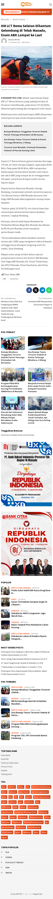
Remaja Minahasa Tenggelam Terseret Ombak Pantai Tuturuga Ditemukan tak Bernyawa (12, 357)
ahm (4, 787)
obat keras (6, 822)
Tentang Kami (6, 774)
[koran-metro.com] (26, 4)
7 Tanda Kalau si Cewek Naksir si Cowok (18, 667)
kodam (4, 817)
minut (47, 817)
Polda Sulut (20, 827)
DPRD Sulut (6, 807)
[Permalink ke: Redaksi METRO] (4, 41)
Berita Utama (17, 588)
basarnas (14, 278)
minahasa (23, 817)
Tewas (36, 832)
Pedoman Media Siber (9, 763)
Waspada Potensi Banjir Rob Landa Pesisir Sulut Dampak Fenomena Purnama (39, 387)
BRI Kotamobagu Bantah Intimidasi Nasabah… (28, 702)
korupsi (13, 817)
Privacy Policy (6, 766)
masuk (14, 435)
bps (10, 797)
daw (37, 802)
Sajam (17, 832)
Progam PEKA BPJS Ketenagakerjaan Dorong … (29, 725)
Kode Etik (5, 759)
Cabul (4, 802)
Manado (26, 634)
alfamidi (12, 787)
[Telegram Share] (42, 290)
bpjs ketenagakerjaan (40, 792)
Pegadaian (17, 822)
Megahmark (37, 894)
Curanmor (29, 802)
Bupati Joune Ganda (41, 797)
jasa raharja (33, 807)
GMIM (15, 807)
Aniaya (20, 787)
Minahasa (15, 611)
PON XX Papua (7, 832)
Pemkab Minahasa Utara (33, 822)
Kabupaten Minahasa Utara (25, 812)
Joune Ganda (7, 812)
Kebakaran (43, 812)
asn (27, 787)
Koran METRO (16, 894)
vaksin (4, 837)
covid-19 (12, 802)
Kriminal (27, 588)
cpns (20, 802)
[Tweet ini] (36, 290)
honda (22, 807)
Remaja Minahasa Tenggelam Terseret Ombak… (30, 691)
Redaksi (4, 770)
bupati (28, 797)
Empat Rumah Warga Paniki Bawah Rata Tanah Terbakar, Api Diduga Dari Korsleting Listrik (39, 417)
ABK (4, 278)
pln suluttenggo (8, 827)
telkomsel (27, 832)
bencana (12, 792)
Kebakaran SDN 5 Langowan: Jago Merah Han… (28, 614)
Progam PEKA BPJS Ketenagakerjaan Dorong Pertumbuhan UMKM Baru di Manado (12, 387)
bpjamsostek (24, 792)
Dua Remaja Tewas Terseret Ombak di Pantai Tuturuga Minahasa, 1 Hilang (37, 356)
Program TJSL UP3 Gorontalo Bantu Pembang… (29, 737)
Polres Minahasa (34, 827)
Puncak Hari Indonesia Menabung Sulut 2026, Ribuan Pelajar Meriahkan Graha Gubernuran (12, 417)
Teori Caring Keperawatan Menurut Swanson (20, 659)
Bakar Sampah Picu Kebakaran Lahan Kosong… (29, 626)
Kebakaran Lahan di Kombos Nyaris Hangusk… (29, 637)
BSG (21, 797)
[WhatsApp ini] (49, 290)
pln (47, 822)
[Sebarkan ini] (29, 290)
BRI (16, 797)
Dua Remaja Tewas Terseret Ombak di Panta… (30, 714)
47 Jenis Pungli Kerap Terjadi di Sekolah (18, 663)
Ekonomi (15, 699)
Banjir (4, 792)
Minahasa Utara (36, 817)
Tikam (43, 832)
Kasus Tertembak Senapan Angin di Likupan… (29, 603)
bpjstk (4, 797)
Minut (14, 599)
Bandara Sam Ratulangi (41, 787)
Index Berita (5, 755)
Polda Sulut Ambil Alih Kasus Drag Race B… (30, 591)
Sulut (25, 710)
